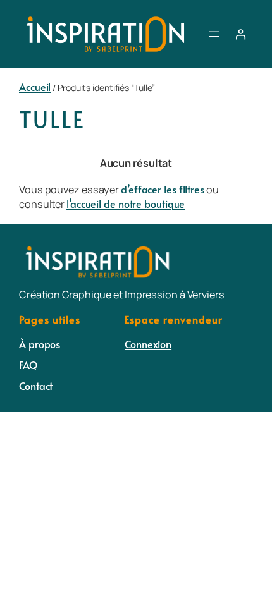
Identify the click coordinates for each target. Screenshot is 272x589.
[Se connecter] (241, 34)
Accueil (35, 87)
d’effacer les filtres (162, 189)
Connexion (148, 344)
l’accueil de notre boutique (125, 204)
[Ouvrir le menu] (214, 34)
